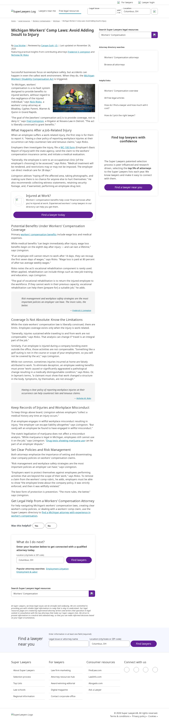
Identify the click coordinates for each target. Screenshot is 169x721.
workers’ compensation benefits (39, 234)
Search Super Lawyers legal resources (31, 588)
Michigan (56, 21)
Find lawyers (78, 560)
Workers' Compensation (41, 21)
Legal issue (94, 8)
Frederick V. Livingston (79, 51)
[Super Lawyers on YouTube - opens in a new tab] (145, 669)
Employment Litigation (57, 568)
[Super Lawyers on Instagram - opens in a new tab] (136, 669)
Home (13, 21)
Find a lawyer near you (128, 187)
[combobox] (101, 11)
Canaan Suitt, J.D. (49, 45)
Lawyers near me (47, 10)
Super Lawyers (21, 662)
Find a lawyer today (53, 215)
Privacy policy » (139, 716)
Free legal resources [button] (70, 10)
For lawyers (56, 662)
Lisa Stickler (20, 45)
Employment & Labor (27, 571)
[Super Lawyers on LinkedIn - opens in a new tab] (155, 669)
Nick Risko (36, 101)
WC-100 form (67, 147)
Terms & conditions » (120, 716)
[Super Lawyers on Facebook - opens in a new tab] (126, 669)
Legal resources (24, 21)
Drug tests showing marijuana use (65, 440)
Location (127, 8)
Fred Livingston (35, 121)
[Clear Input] (112, 11)
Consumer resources (100, 662)
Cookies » (153, 716)
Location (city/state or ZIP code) (30, 555)
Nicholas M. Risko (20, 55)
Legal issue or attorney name (63, 639)
